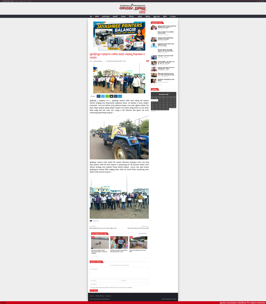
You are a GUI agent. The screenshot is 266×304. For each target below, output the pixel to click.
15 (159, 104)
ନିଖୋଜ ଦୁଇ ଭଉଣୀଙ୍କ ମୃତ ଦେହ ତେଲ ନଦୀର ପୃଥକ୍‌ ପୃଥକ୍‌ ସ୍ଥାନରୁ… (166, 74)
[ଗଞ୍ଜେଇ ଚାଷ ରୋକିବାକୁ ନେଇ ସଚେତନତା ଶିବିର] (138, 242)
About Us (17, 1)
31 (167, 109)
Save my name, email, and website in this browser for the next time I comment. (112, 287)
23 (163, 107)
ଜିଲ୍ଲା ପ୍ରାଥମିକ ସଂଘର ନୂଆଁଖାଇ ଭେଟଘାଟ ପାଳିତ (166, 32)
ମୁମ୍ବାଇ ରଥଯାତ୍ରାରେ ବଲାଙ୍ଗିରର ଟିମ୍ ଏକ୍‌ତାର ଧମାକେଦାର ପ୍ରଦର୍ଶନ (216, 302)
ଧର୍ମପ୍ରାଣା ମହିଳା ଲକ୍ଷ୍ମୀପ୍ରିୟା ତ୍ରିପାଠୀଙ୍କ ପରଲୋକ (165, 38)
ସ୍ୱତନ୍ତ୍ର (156, 16)
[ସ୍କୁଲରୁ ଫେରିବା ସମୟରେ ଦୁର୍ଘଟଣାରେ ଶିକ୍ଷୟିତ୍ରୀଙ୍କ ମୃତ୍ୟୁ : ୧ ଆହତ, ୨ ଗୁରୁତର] (154, 27)
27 (152, 109)
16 (163, 104)
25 (170, 107)
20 (152, 107)
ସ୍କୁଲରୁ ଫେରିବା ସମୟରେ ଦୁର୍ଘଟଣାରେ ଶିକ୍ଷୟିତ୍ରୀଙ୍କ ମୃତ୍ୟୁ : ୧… (167, 26)
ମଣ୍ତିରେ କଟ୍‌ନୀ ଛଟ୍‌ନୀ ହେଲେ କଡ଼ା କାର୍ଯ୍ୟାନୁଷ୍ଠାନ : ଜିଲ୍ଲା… (166, 68)
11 (170, 102)
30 (163, 109)
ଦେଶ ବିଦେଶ (105, 16)
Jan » (155, 111)
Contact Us (29, 1)
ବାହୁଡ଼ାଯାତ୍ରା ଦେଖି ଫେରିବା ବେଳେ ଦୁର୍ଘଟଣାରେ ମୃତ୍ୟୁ (166, 44)
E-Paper (173, 16)
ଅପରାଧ (123, 16)
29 (159, 109)
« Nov (152, 111)
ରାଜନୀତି (115, 16)
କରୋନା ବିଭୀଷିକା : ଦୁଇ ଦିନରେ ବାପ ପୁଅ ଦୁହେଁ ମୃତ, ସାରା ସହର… (166, 62)
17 (167, 104)
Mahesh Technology (172, 299)
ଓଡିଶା (97, 16)
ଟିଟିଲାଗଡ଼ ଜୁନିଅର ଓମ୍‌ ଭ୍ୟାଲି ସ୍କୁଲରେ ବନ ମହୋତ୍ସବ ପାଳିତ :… (166, 50)
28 (156, 109)
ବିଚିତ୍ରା (131, 16)
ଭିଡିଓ (165, 16)
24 (167, 107)
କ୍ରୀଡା (140, 16)
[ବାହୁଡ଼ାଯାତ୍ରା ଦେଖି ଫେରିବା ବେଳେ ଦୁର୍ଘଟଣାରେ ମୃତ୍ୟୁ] (154, 45)
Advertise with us (23, 1)
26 (174, 107)
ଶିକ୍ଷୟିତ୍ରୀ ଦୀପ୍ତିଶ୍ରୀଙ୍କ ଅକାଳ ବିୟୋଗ (166, 80)
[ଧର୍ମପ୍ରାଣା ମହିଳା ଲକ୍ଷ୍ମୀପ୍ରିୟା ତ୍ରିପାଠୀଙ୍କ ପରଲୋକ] (154, 39)
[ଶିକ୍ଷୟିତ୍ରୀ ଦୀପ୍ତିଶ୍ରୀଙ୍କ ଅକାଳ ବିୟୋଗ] (154, 81)
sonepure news (96, 220)
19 (174, 104)
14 (156, 104)
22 (159, 107)
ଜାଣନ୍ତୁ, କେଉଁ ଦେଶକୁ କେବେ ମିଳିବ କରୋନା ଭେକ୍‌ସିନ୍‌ (138, 228)
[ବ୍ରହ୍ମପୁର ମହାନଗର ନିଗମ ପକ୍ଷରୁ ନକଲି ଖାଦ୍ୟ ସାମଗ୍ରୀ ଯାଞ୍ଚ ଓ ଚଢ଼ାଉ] (119, 242)
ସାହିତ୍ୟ (147, 16)
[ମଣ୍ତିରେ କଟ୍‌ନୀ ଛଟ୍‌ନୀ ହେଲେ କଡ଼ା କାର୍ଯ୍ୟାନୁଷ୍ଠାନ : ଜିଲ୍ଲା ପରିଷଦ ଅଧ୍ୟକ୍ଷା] (154, 69)
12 (174, 102)
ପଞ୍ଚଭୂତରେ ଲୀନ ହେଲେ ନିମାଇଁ (165, 55)
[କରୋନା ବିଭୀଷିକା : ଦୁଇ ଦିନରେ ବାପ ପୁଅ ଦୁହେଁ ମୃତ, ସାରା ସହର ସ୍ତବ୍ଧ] (154, 63)
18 (170, 104)
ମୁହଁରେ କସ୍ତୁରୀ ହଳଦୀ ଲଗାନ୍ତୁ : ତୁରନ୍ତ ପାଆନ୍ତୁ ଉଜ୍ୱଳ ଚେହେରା (103, 228)
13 (152, 104)
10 (167, 102)
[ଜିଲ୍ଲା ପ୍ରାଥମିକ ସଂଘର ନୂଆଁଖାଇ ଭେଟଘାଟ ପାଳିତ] (154, 33)
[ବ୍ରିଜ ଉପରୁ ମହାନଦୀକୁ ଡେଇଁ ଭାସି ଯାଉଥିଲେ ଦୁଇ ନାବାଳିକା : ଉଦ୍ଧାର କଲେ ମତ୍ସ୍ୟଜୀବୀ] (100, 242)
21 (156, 107)
